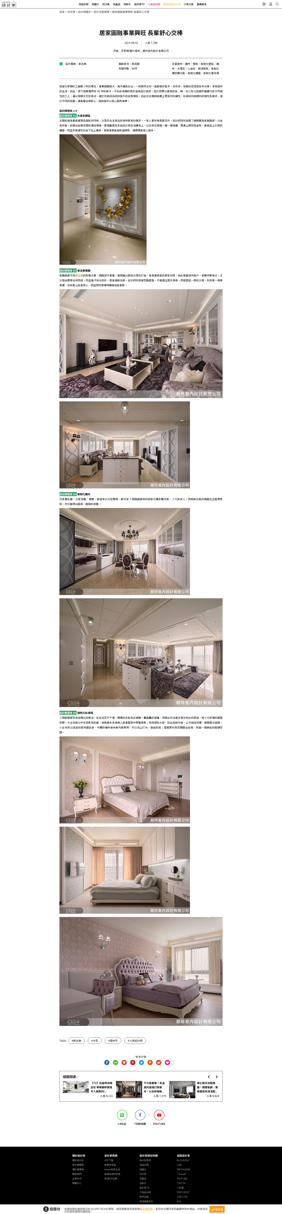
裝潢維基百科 (146, 1201)
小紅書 (180, 1187)
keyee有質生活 (112, 1169)
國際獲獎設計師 (171, 4)
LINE (179, 1164)
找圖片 (95, 4)
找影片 (127, 4)
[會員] (270, 4)
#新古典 (76, 1041)
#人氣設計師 (135, 1041)
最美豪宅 (202, 4)
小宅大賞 (189, 4)
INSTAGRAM (183, 1169)
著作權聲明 (78, 1164)
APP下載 (108, 1160)
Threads (181, 1174)
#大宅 (94, 1041)
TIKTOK (181, 1183)
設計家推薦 (111, 1155)
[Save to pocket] (124, 1062)
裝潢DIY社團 (110, 1178)
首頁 (62, 12)
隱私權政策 (146, 1209)
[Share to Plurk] (150, 1062)
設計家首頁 (145, 1160)
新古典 (79, 275)
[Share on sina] (159, 1062)
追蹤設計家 (183, 1155)
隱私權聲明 (78, 1169)
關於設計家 (78, 1155)
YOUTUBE (182, 1178)
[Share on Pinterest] (133, 1062)
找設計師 (83, 4)
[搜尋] (277, 4)
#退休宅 (113, 1041)
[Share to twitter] (141, 1062)
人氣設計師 (154, 4)
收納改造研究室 (112, 1174)
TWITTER (182, 1196)
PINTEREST (183, 1192)
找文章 (106, 4)
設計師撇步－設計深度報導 (93, 12)
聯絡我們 (76, 1174)
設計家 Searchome (9, 5)
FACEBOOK (183, 1160)
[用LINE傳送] (115, 1062)
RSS (179, 1201)
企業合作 (76, 1178)
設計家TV (139, 4)
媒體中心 (76, 1183)
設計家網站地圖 (149, 1155)
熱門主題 (144, 1196)
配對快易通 (110, 1164)
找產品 (116, 4)
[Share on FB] (107, 1062)
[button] (209, 1076)
